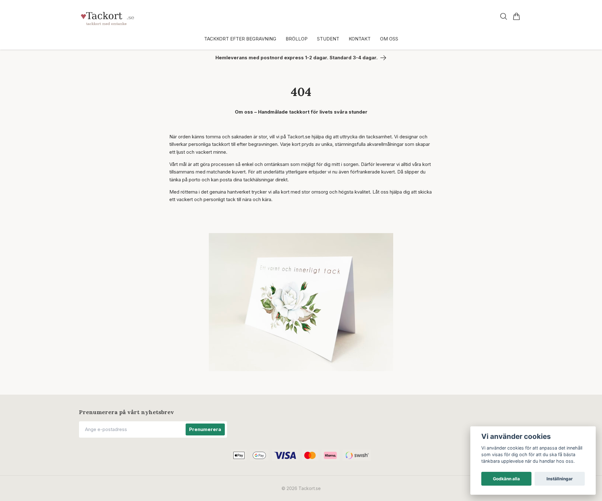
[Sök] (503, 16)
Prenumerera (205, 429)
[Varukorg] (516, 16)
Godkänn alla (506, 478)
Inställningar (560, 478)
